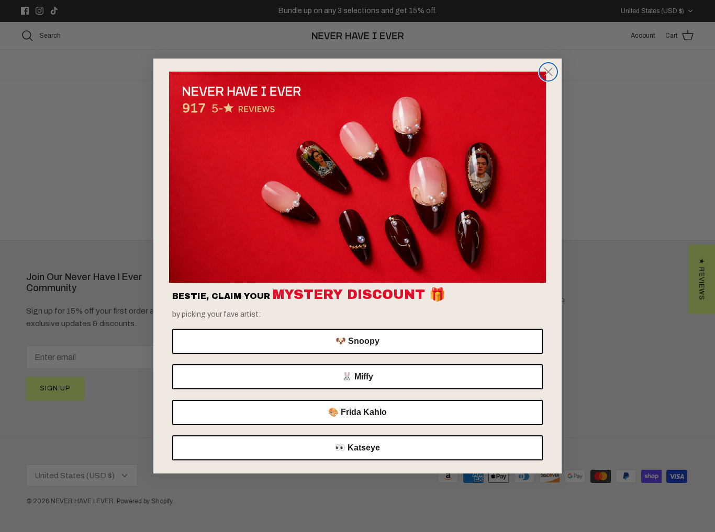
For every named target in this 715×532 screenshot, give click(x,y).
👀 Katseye (357, 447)
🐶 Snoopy (357, 341)
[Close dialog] (548, 72)
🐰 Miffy (357, 376)
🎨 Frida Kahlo (357, 412)
